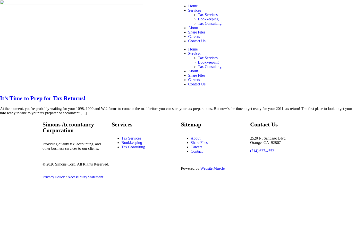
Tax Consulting (209, 23)
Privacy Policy (53, 177)
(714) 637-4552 (262, 151)
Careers (194, 36)
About (193, 28)
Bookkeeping (208, 19)
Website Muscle (212, 168)
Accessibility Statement (85, 177)
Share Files (196, 32)
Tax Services (208, 15)
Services (194, 10)
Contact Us (196, 41)
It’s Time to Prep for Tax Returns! (42, 98)
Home (193, 6)
